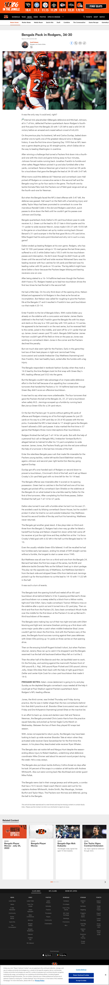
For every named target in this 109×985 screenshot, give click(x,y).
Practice (48, 909)
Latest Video (30, 901)
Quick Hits (12, 922)
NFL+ (66, 925)
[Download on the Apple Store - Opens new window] (47, 955)
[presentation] (105, 882)
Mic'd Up (30, 920)
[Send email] (80, 44)
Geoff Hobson (34, 42)
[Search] (84, 16)
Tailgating (83, 909)
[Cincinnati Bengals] (54, 965)
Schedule (66, 901)
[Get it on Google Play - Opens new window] (61, 956)
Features (30, 934)
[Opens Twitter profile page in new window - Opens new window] (31, 47)
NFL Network (30, 943)
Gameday (48, 906)
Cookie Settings (81, 970)
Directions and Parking (83, 936)
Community (12, 913)
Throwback (48, 913)
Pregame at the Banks (83, 915)
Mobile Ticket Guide (99, 932)
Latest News (12, 901)
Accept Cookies (81, 980)
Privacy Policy (39, 980)
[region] (54, 975)
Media (12, 904)
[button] (51, 882)
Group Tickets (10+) (99, 925)
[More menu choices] (63, 17)
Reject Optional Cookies (81, 975)
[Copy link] (84, 43)
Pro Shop (83, 920)
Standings (66, 918)
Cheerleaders (48, 923)
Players (48, 916)
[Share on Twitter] (76, 44)
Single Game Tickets (99, 907)
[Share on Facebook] (71, 44)
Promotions (66, 922)
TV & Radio (66, 904)
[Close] (105, 975)
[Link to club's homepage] (6, 16)
